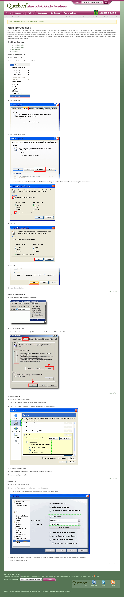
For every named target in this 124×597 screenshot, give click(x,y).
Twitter (104, 585)
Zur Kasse (107, 17)
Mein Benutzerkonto (72, 17)
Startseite (8, 17)
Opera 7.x (15, 51)
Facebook (94, 585)
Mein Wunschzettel (85, 17)
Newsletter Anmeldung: (11, 579)
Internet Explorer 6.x (18, 47)
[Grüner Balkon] (105, 13)
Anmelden (115, 17)
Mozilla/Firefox (16, 49)
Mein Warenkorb (97, 17)
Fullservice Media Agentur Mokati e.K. (60, 591)
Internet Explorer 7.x (18, 45)
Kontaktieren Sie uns (87, 576)
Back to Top (112, 291)
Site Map (56, 576)
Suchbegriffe (64, 576)
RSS (97, 576)
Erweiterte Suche (74, 576)
